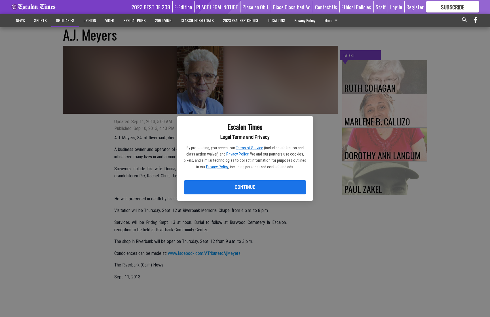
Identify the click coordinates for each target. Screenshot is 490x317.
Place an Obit (255, 7)
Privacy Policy (237, 154)
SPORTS (40, 20)
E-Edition (183, 7)
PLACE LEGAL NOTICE (217, 7)
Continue (245, 187)
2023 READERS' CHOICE (241, 20)
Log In (396, 7)
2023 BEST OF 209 (150, 7)
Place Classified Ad (292, 7)
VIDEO (109, 20)
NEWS (20, 20)
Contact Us (326, 7)
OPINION (89, 20)
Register (415, 7)
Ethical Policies (356, 7)
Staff (380, 7)
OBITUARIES (65, 20)
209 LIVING (163, 20)
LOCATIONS (276, 20)
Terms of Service (249, 148)
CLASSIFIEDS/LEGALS (197, 20)
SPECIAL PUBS (134, 20)
